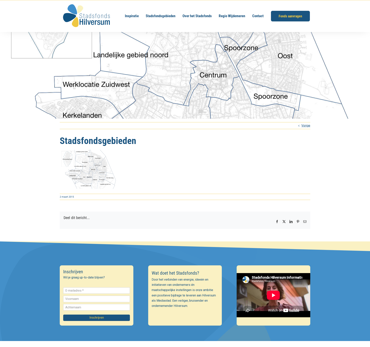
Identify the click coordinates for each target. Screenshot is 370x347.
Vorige (305, 125)
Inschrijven (96, 317)
